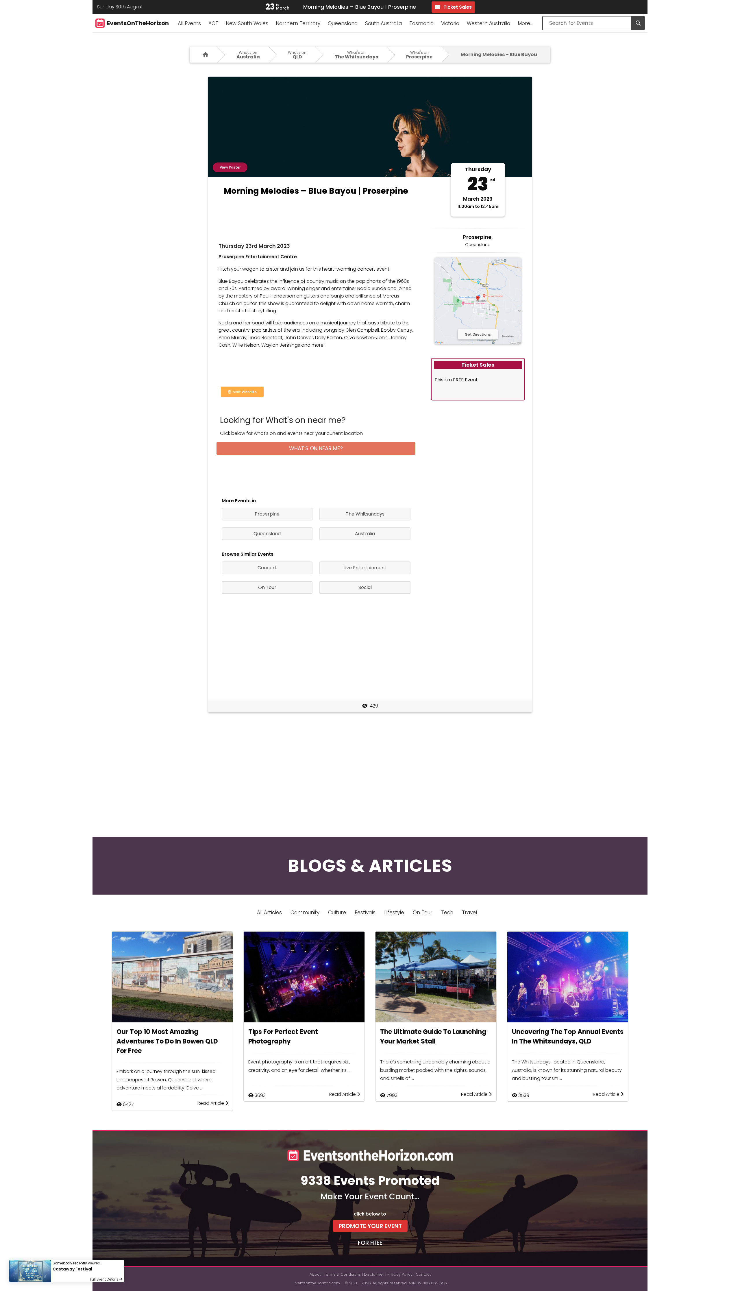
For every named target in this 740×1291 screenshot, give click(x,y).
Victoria (450, 23)
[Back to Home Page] (203, 54)
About (315, 1274)
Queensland (343, 23)
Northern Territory (298, 23)
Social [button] (365, 587)
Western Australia (488, 23)
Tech (447, 912)
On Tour (422, 912)
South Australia (383, 23)
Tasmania (421, 23)
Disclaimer (374, 1274)
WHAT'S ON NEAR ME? (316, 448)
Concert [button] (267, 567)
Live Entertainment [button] (364, 567)
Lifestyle (394, 912)
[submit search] (638, 23)
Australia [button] (365, 533)
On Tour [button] (267, 587)
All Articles (269, 912)
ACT (213, 23)
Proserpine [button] (267, 514)
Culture (337, 912)
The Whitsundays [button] (365, 514)
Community (305, 912)
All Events (189, 23)
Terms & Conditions (342, 1274)
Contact (423, 1274)
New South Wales (247, 23)
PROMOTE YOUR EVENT (370, 1226)
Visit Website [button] (244, 391)
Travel (469, 912)
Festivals (365, 912)
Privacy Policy (399, 1274)
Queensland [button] (267, 533)
